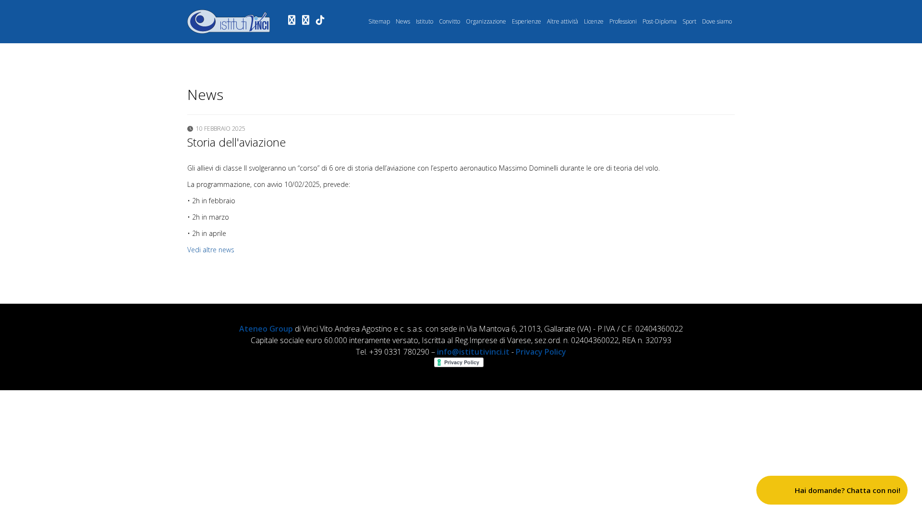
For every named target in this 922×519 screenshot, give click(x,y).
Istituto (424, 21)
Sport (689, 21)
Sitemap (379, 21)
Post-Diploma (660, 21)
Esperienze (526, 21)
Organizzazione (486, 21)
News (403, 21)
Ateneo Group (266, 328)
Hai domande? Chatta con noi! (847, 490)
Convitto (449, 21)
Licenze (594, 21)
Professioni (623, 21)
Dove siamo (717, 21)
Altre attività (562, 21)
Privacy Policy (541, 351)
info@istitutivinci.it (473, 351)
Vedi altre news (210, 249)
